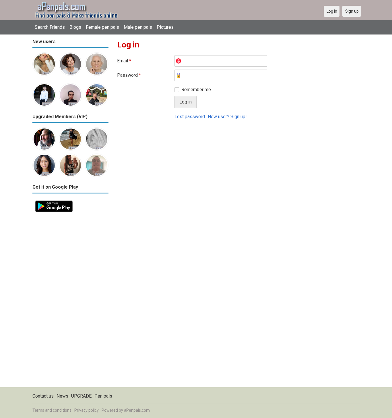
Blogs (75, 27)
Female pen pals (102, 27)
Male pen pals (138, 27)
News (62, 396)
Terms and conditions (51, 410)
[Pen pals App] (53, 201)
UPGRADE (81, 396)
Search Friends (50, 27)
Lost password (189, 116)
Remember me (196, 89)
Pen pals (103, 396)
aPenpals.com (137, 410)
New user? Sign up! (227, 116)
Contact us (43, 396)
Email (124, 61)
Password (129, 75)
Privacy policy (86, 410)
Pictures (165, 27)
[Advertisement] (70, 301)
